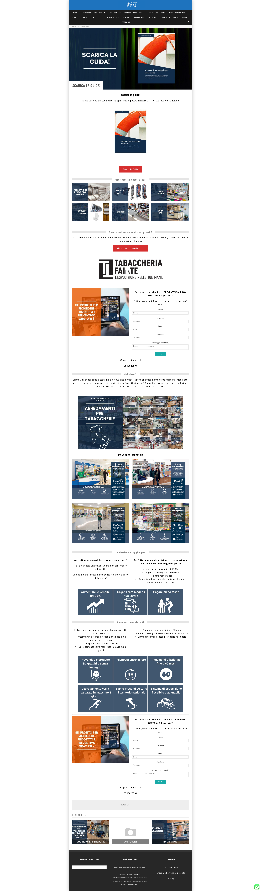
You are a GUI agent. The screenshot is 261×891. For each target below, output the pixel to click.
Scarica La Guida (130, 169)
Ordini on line (128, 22)
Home (75, 12)
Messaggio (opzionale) (160, 343)
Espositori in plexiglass (82, 17)
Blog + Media (153, 17)
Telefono (160, 334)
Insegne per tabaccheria (133, 17)
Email (160, 326)
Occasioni (186, 17)
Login (175, 17)
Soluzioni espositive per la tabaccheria (91, 842)
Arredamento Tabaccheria (92, 12)
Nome (160, 309)
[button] (91, 192)
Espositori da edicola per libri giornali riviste (167, 12)
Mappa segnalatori (130, 842)
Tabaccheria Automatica (108, 17)
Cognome (160, 318)
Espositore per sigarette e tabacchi (125, 12)
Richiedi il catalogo (170, 842)
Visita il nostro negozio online (130, 248)
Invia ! (160, 354)
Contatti (166, 17)
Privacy (171, 878)
